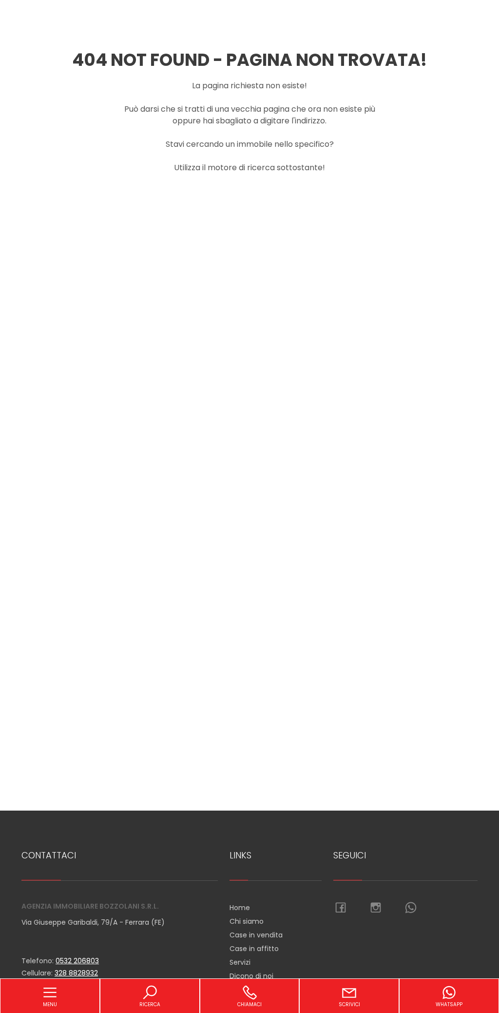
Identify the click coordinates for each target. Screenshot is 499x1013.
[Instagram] (375, 908)
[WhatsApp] (410, 908)
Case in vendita (256, 935)
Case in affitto (254, 948)
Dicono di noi (251, 976)
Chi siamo (247, 921)
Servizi (240, 962)
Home (240, 908)
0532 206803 (77, 961)
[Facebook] (340, 908)
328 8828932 (76, 973)
